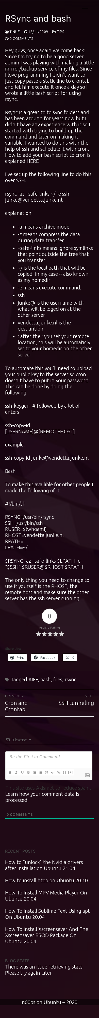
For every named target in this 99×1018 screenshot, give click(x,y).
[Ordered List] (34, 772)
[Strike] (28, 772)
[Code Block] (53, 772)
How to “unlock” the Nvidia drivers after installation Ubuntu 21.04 (44, 865)
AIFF (33, 679)
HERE (33, 161)
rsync (70, 679)
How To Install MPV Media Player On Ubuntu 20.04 (46, 896)
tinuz (14, 32)
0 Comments (21, 39)
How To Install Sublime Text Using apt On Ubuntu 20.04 (47, 914)
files (57, 679)
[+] (71, 772)
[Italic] (16, 772)
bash (45, 679)
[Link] (59, 772)
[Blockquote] (46, 772)
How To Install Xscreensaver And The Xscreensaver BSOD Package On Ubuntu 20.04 (46, 935)
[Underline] (22, 772)
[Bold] (10, 772)
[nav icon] (85, 6)
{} (65, 772)
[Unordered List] (40, 772)
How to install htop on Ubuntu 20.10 (46, 880)
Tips (60, 32)
